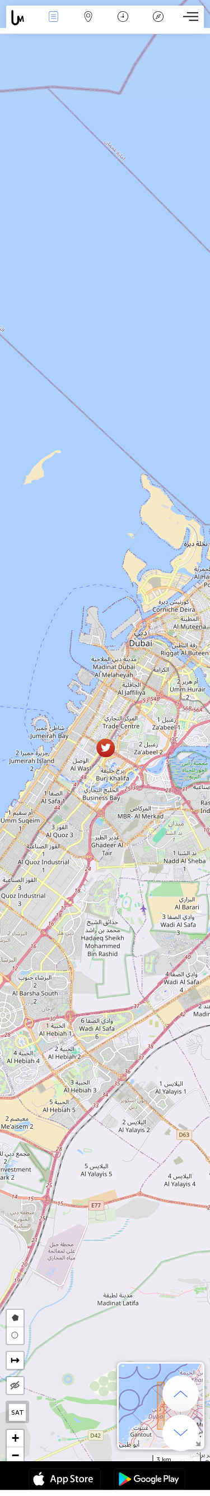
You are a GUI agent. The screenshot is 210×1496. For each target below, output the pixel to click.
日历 (123, 24)
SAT (17, 1412)
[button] (105, 748)
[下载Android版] (149, 1480)
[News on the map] (21, 18)
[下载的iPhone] (64, 1480)
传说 (157, 24)
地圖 (88, 24)
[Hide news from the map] (15, 1385)
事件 (53, 24)
